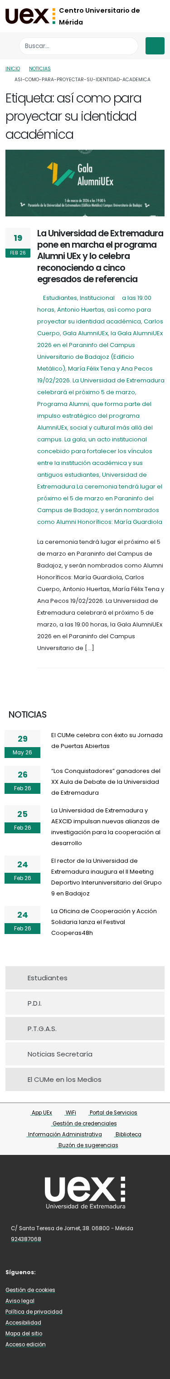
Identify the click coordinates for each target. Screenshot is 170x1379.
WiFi (70, 1112)
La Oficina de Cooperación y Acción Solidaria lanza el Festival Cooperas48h (104, 922)
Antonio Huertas (80, 309)
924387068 (26, 1239)
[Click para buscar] (129, 46)
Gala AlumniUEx (85, 333)
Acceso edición (25, 1344)
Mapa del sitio (23, 1333)
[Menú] (155, 45)
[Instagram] (77, 1271)
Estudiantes (60, 297)
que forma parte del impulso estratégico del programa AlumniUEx (94, 416)
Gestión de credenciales (84, 1123)
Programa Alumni (63, 404)
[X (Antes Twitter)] (63, 1271)
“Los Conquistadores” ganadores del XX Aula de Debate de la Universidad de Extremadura (105, 782)
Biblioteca (127, 1134)
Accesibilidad (23, 1322)
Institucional (97, 297)
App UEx (41, 1112)
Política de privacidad (34, 1311)
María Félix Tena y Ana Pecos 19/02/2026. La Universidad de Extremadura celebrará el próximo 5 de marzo (101, 380)
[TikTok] (90, 1271)
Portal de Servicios (112, 1112)
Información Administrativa (64, 1134)
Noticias (40, 68)
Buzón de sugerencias (87, 1145)
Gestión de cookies (30, 1290)
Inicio (12, 68)
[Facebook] (50, 1271)
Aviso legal (19, 1301)
